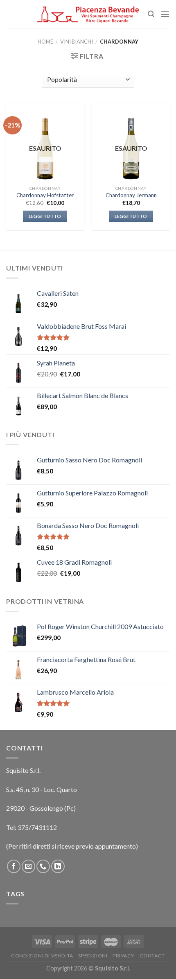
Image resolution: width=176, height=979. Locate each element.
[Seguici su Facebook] (13, 866)
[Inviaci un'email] (28, 866)
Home (45, 41)
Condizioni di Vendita (42, 956)
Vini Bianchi (76, 41)
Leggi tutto (45, 216)
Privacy (123, 956)
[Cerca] (151, 14)
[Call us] (43, 866)
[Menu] (165, 14)
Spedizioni (92, 956)
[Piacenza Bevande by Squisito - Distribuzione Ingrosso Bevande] (88, 14)
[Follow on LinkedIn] (58, 866)
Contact (152, 956)
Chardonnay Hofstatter (45, 195)
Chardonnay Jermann (131, 195)
